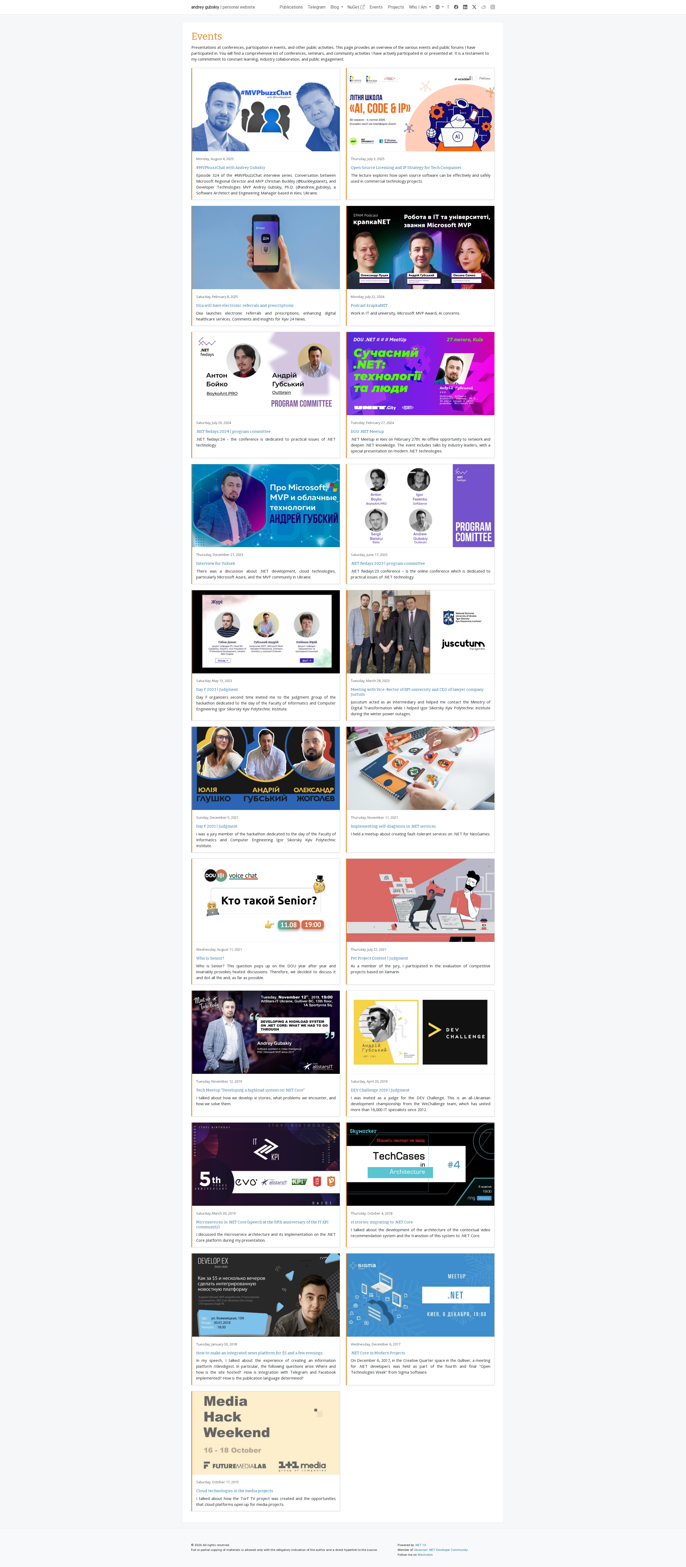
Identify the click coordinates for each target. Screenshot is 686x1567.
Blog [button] (335, 7)
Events (376, 7)
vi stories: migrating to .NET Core (382, 1222)
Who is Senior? (210, 958)
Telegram (317, 7)
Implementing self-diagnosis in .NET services (393, 826)
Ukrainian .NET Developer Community (441, 1550)
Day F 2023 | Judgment (217, 689)
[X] (474, 7)
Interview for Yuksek (215, 563)
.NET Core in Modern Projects (378, 1353)
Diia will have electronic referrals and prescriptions (244, 305)
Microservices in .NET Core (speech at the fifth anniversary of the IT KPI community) (262, 1224)
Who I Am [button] (418, 7)
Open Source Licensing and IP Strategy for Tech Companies (406, 167)
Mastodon (425, 1555)
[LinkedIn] (465, 7)
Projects (396, 7)
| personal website (223, 7)
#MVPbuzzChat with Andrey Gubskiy (230, 167)
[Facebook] (456, 7)
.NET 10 (420, 1545)
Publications (291, 7)
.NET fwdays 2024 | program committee (233, 431)
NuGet (353, 7)
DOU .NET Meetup (367, 431)
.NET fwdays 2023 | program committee (388, 563)
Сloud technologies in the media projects (234, 1490)
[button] (439, 7)
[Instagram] (493, 7)
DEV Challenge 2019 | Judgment (380, 1090)
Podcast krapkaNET (369, 305)
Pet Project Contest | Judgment (379, 958)
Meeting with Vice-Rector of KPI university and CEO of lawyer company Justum (417, 692)
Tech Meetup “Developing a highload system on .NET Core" (250, 1090)
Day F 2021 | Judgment (216, 826)
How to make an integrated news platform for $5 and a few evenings (259, 1353)
